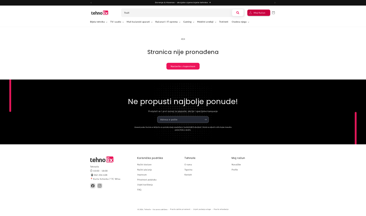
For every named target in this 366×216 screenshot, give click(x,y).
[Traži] (238, 12)
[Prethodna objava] (91, 2)
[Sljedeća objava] (275, 2)
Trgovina (188, 169)
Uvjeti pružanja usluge (202, 209)
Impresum (142, 174)
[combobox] (176, 12)
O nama (188, 164)
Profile (235, 169)
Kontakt (188, 174)
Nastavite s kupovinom (183, 66)
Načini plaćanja (144, 169)
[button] (98, 22)
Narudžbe (236, 164)
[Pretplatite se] (205, 119)
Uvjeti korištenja (145, 184)
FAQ (139, 189)
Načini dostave (144, 164)
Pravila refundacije (221, 209)
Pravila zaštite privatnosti (180, 209)
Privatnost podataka (146, 179)
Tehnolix (147, 209)
